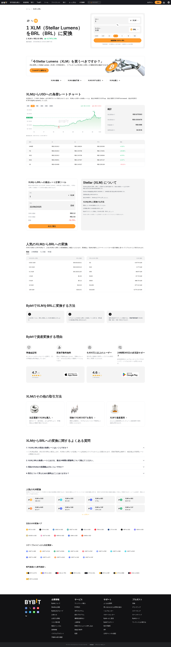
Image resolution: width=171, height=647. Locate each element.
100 (135, 36)
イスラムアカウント (57, 633)
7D (32, 106)
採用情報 (54, 629)
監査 (76, 633)
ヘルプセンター (108, 611)
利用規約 (92, 644)
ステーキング (136, 611)
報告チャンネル (56, 626)
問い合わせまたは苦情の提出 (113, 607)
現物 (133, 603)
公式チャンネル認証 (110, 633)
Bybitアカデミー (109, 622)
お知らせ (54, 614)
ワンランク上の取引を (139, 622)
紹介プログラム (79, 614)
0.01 (103, 36)
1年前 (49, 252)
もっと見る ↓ (85, 514)
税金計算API (78, 629)
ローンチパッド (137, 614)
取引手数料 (107, 626)
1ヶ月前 (43, 252)
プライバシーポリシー (100, 644)
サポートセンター (109, 614)
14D (37, 106)
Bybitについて (55, 603)
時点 (31, 203)
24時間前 (34, 252)
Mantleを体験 (55, 607)
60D (46, 106)
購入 (31, 192)
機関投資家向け (79, 618)
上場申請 (77, 622)
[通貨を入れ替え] (117, 25)
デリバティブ (136, 607)
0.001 (96, 36)
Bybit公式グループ (57, 611)
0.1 (109, 36)
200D (51, 106)
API (105, 629)
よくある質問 (108, 603)
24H (28, 106)
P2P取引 (77, 607)
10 (128, 36)
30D (42, 106)
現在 (27, 252)
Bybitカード (136, 618)
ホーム (28, 9)
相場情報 (26, 2)
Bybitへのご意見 (109, 618)
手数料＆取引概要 (57, 637)
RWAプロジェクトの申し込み (84, 626)
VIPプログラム (79, 611)
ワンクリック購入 (80, 603)
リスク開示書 (55, 622)
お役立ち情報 (55, 618)
